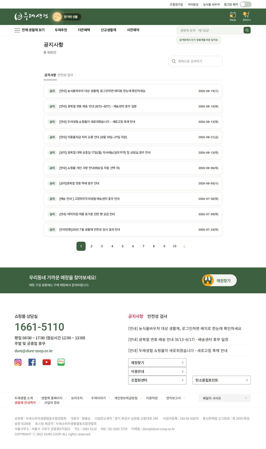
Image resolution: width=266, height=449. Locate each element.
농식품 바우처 (211, 4)
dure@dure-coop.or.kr (34, 350)
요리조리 (77, 398)
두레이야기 (98, 398)
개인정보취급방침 (126, 398)
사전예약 (133, 30)
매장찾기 (137, 362)
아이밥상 (193, 4)
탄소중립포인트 (207, 380)
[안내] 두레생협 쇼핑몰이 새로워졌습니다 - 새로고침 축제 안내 (178, 350)
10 (174, 246)
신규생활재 (108, 30)
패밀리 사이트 (212, 398)
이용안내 (137, 371)
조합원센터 (139, 380)
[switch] (245, 4)
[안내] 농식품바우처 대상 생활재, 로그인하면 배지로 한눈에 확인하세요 (184, 328)
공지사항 (50, 75)
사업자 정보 (52, 402)
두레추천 (61, 30)
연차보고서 (173, 398)
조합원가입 (176, 4)
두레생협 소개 (24, 398)
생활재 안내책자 (25, 402)
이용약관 (152, 398)
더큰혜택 (84, 30)
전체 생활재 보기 (33, 30)
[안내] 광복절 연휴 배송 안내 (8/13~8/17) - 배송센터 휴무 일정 (178, 339)
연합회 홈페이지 (52, 398)
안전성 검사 (65, 75)
